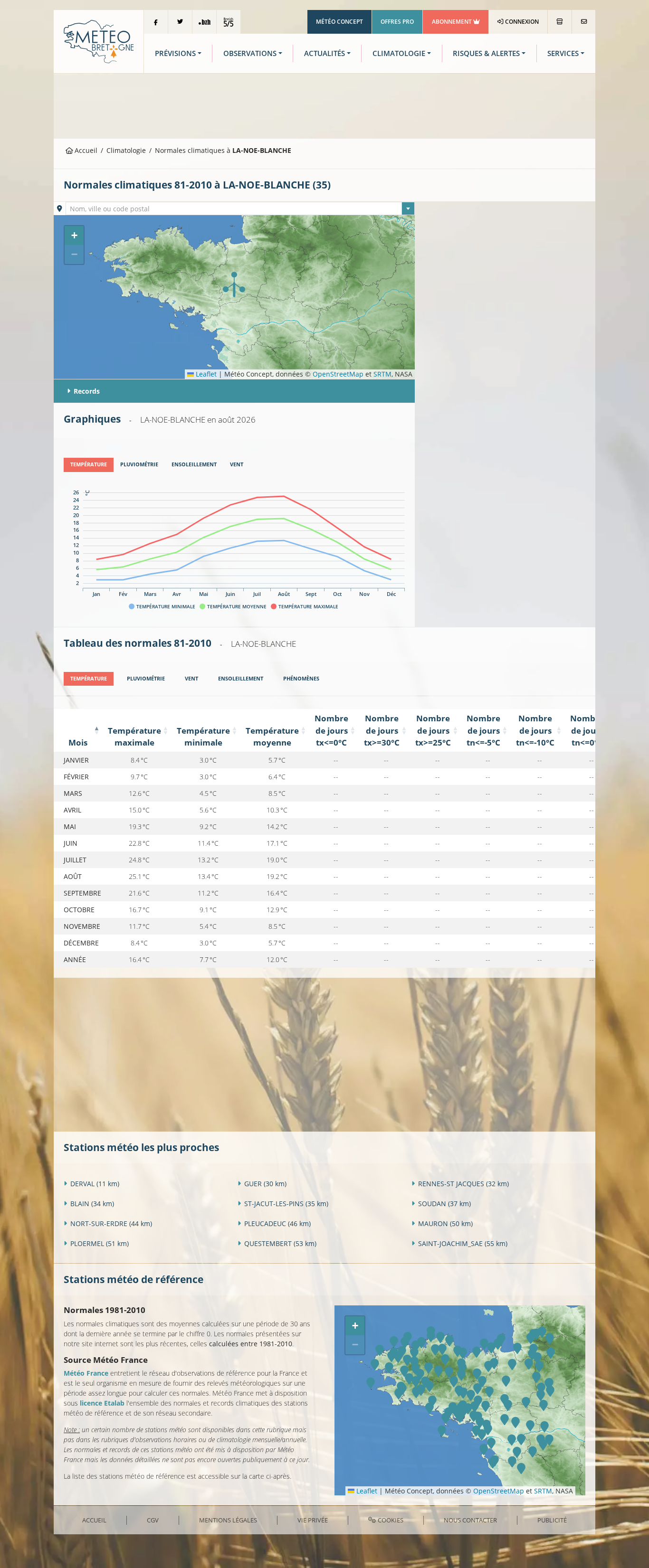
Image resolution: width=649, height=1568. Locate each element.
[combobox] (240, 208)
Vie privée (312, 1520)
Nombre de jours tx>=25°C (433, 730)
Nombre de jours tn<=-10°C (535, 730)
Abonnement (452, 22)
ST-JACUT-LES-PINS (286, 1203)
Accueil (85, 150)
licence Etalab (102, 1402)
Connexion (521, 22)
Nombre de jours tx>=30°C (382, 730)
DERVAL (94, 1183)
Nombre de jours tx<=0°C (331, 730)
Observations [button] (250, 53)
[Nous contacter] (583, 22)
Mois (77, 742)
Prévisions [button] (175, 53)
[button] (234, 284)
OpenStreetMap (338, 373)
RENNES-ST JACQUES (463, 1183)
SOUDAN (444, 1203)
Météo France (86, 1373)
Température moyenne (272, 736)
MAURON (445, 1223)
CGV (153, 1520)
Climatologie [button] (398, 53)
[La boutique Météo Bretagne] (560, 22)
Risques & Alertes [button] (486, 53)
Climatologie (126, 150)
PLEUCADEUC (277, 1223)
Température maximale (134, 736)
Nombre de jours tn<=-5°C (483, 730)
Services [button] (563, 53)
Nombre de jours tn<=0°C (587, 730)
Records (87, 391)
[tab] (89, 465)
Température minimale (203, 736)
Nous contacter (470, 1520)
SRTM (382, 373)
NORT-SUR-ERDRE (111, 1223)
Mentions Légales (228, 1520)
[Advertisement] (324, 105)
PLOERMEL (99, 1243)
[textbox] (240, 209)
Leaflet (205, 373)
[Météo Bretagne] (99, 40)
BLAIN (92, 1203)
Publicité (552, 1520)
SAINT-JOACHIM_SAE (462, 1243)
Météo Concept (339, 22)
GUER (265, 1183)
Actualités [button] (324, 53)
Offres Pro (397, 22)
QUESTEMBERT (280, 1243)
